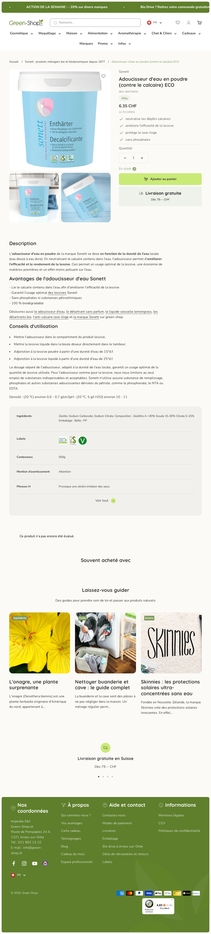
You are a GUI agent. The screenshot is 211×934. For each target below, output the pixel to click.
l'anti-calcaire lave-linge (51, 317)
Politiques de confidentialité (179, 831)
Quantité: (126, 148)
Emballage (110, 838)
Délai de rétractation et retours (125, 854)
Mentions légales (171, 815)
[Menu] (171, 900)
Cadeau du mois (73, 854)
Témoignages (71, 838)
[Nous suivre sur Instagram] (24, 863)
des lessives (57, 292)
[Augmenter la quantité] (142, 158)
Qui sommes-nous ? (76, 815)
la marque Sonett (86, 317)
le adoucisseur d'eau (49, 311)
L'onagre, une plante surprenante (33, 685)
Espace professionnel (77, 862)
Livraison (109, 831)
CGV (161, 823)
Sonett (124, 71)
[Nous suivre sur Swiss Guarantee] (45, 863)
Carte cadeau (70, 831)
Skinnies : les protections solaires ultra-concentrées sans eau (170, 688)
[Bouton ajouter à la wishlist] (103, 76)
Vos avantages (71, 823)
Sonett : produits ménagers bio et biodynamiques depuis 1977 (65, 62)
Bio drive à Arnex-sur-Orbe (122, 846)
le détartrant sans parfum (85, 311)
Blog (64, 846)
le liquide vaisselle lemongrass (129, 311)
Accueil (13, 62)
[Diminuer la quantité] (125, 158)
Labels (107, 862)
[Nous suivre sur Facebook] (13, 863)
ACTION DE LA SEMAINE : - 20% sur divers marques (62, 7)
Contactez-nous (113, 815)
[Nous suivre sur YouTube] (35, 863)
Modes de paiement (117, 823)
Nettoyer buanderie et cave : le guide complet (102, 685)
